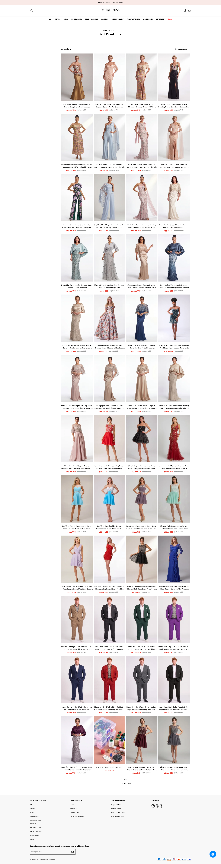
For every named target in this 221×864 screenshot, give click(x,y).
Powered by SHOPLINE (49, 859)
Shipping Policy (116, 805)
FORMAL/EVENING (133, 19)
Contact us (73, 808)
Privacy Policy (74, 812)
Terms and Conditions (77, 816)
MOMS (66, 19)
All (31, 805)
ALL (50, 19)
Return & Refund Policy (118, 812)
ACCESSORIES (148, 19)
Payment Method (116, 808)
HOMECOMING (76, 19)
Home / (105, 30)
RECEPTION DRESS (91, 19)
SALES (170, 19)
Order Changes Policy (117, 816)
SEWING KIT (160, 19)
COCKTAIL (104, 19)
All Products (113, 30)
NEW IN (57, 19)
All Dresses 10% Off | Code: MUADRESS (110, 2)
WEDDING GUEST (118, 19)
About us (73, 805)
